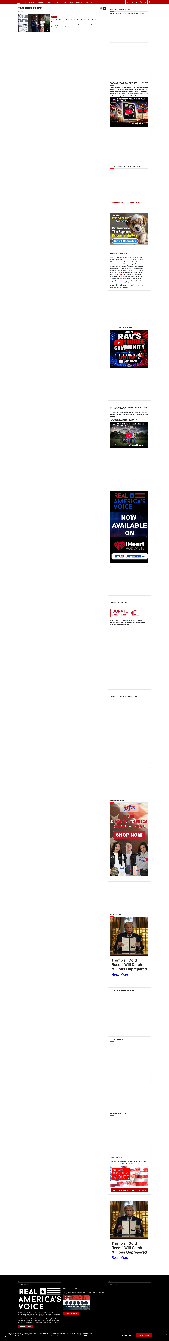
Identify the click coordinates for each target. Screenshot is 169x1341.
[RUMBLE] (145, 2)
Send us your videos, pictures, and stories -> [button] (129, 1190)
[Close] (166, 1335)
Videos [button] (40, 2)
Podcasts (79, 2)
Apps (56, 2)
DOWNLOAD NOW (70, 1313)
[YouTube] (136, 2)
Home (24, 2)
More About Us (25, 1326)
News (49, 2)
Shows (31, 2)
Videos (54, 16)
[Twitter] (132, 2)
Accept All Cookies (144, 1335)
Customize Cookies (126, 1335)
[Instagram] (141, 2)
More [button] (64, 2)
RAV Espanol (90, 2)
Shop (72, 2)
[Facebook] (127, 2)
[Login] (149, 2)
